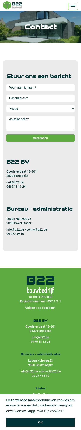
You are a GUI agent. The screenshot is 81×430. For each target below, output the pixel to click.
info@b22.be (15, 229)
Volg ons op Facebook (40, 307)
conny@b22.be (37, 229)
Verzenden (40, 138)
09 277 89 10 (15, 233)
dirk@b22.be (15, 182)
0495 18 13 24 (16, 186)
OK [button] (40, 422)
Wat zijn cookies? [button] (50, 411)
